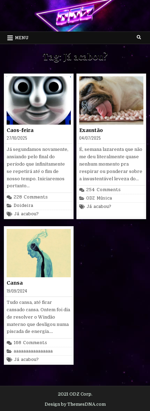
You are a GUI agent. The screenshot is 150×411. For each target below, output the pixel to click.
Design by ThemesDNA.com (75, 404)
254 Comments (103, 190)
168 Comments (30, 343)
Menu (22, 37)
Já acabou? (26, 214)
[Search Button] (138, 37)
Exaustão (91, 130)
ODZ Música (99, 198)
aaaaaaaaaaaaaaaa (33, 351)
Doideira (23, 205)
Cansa (15, 283)
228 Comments (31, 197)
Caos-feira (20, 130)
